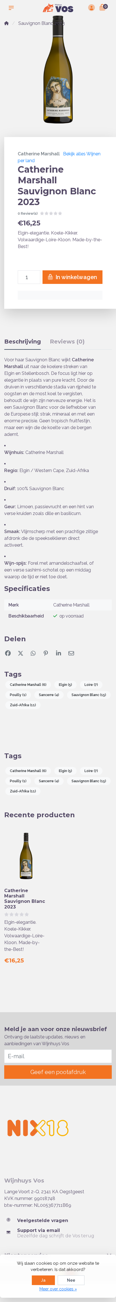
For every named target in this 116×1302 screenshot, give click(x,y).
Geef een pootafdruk (58, 1072)
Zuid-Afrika (23, 705)
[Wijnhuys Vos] (58, 7)
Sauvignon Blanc (89, 695)
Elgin (65, 685)
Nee (71, 1280)
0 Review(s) (28, 213)
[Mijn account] (91, 8)
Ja (43, 1280)
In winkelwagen (75, 277)
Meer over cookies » (58, 1289)
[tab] (67, 342)
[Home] (6, 23)
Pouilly (18, 695)
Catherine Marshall (39, 153)
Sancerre (49, 695)
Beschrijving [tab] (22, 341)
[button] (12, 8)
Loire (91, 685)
